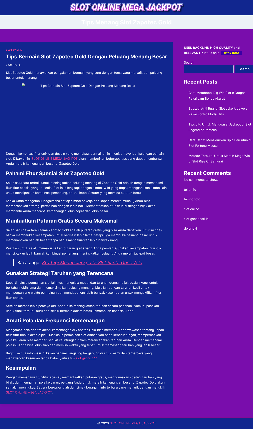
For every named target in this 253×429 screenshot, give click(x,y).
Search (189, 62)
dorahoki (190, 228)
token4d (190, 189)
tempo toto (192, 199)
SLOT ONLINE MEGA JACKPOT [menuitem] (54, 158)
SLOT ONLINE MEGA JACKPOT (29, 392)
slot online (191, 209)
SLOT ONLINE (14, 49)
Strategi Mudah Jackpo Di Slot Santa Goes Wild (92, 262)
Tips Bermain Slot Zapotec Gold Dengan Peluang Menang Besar (86, 56)
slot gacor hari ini (196, 219)
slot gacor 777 (86, 358)
